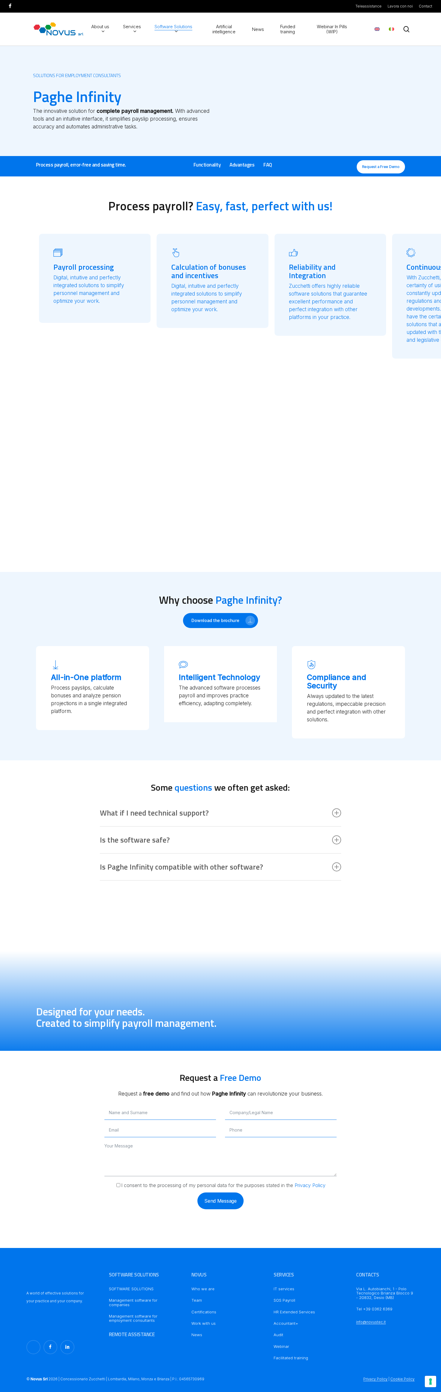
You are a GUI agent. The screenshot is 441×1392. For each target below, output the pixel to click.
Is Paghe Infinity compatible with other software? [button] (181, 867)
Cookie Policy (402, 1379)
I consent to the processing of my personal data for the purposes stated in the (223, 1185)
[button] (207, 164)
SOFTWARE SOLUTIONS (134, 1275)
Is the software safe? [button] (135, 840)
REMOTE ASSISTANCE (131, 1334)
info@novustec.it (371, 1322)
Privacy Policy (310, 1185)
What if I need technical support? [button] (154, 813)
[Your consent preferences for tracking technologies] (430, 1381)
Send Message (220, 1201)
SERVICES (284, 1275)
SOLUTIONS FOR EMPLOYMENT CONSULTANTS (77, 75)
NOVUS (198, 1275)
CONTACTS (367, 1275)
